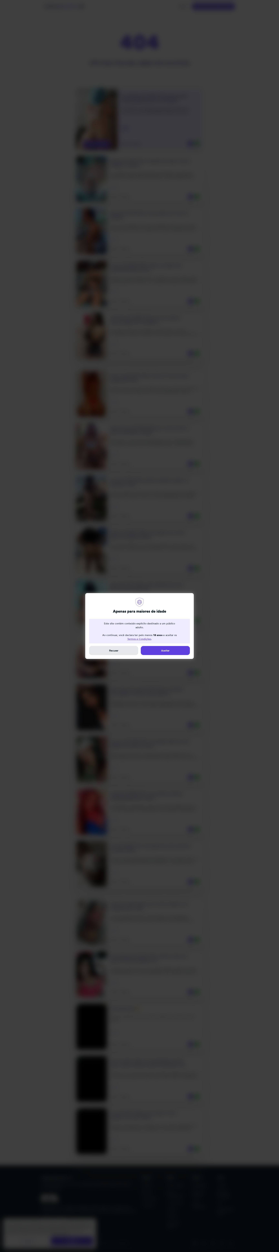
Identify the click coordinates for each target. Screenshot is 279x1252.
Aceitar (165, 650)
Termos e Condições (139, 639)
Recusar (113, 650)
